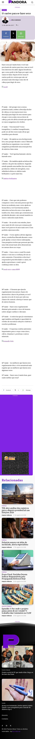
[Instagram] (6, 725)
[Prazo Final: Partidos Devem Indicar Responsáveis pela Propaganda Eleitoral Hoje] (17, 560)
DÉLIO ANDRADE (16, 20)
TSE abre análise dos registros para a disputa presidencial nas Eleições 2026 (16, 510)
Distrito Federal (7, 606)
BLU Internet (16, 731)
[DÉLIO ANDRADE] (5, 20)
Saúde (3, 703)
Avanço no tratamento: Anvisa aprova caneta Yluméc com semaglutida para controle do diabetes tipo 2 (17, 707)
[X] (10, 725)
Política (4, 10)
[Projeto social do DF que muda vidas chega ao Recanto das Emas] (17, 657)
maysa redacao (7, 515)
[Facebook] (2, 725)
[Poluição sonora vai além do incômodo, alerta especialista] (17, 528)
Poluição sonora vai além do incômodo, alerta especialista (15, 543)
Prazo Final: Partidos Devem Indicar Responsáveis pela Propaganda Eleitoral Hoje (14, 576)
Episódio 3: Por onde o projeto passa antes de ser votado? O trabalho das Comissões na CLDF (16, 611)
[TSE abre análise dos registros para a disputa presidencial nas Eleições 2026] (17, 494)
